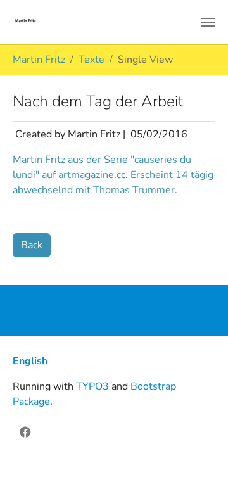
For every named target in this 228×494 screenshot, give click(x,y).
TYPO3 (92, 386)
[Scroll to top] (200, 466)
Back (31, 245)
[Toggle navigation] (208, 22)
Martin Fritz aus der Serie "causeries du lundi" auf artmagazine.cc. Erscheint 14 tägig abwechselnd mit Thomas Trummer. (113, 175)
